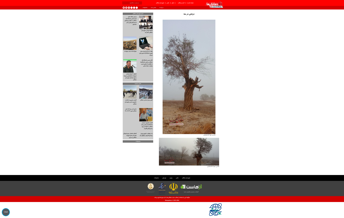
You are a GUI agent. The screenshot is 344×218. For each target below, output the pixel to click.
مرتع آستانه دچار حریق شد (130, 51)
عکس (168, 3)
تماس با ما (153, 8)
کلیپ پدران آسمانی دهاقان (146, 100)
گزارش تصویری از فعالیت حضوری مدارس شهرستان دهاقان (131, 102)
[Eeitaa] (126, 8)
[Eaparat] (129, 8)
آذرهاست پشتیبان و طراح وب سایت (191, 192)
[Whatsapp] (131, 8)
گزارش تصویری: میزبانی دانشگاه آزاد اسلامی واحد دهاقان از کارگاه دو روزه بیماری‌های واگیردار (147, 126)
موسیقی (164, 178)
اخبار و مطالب (181, 3)
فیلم (173, 3)
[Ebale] (124, 8)
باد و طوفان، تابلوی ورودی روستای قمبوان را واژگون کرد (146, 134)
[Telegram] (137, 8)
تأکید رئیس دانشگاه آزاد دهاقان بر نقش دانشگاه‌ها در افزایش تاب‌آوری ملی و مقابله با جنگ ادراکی (146, 63)
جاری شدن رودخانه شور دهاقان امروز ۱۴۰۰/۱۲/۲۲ (131, 110)
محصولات (145, 8)
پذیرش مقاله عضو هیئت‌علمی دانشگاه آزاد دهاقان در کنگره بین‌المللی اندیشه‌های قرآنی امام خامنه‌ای (131, 20)
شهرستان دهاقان (160, 3)
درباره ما (161, 8)
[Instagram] (134, 8)
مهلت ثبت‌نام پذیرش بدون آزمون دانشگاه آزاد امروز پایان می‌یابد (146, 53)
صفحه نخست (190, 3)
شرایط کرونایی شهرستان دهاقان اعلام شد (147, 31)
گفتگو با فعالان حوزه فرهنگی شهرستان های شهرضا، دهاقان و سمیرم (130, 135)
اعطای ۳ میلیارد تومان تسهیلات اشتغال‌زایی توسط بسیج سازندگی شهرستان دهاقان (130, 77)
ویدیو (171, 178)
